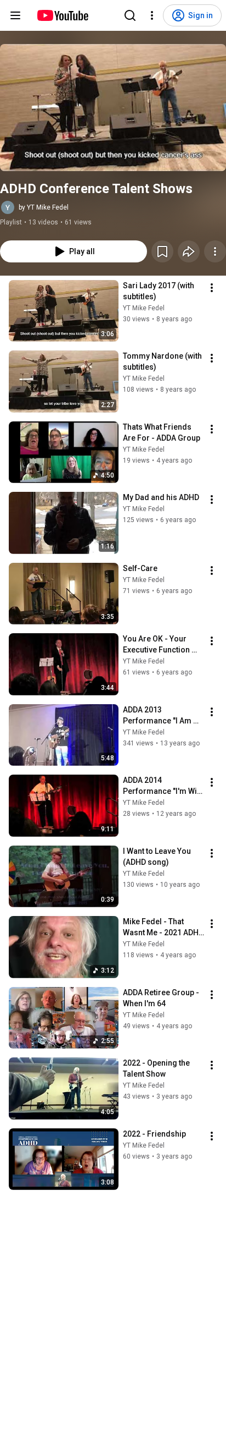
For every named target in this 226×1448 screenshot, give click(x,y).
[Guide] (15, 15)
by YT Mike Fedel (44, 207)
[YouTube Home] (62, 15)
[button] (113, 107)
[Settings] (152, 15)
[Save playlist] (162, 251)
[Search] (130, 15)
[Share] (189, 251)
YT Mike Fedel (144, 308)
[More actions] (215, 251)
